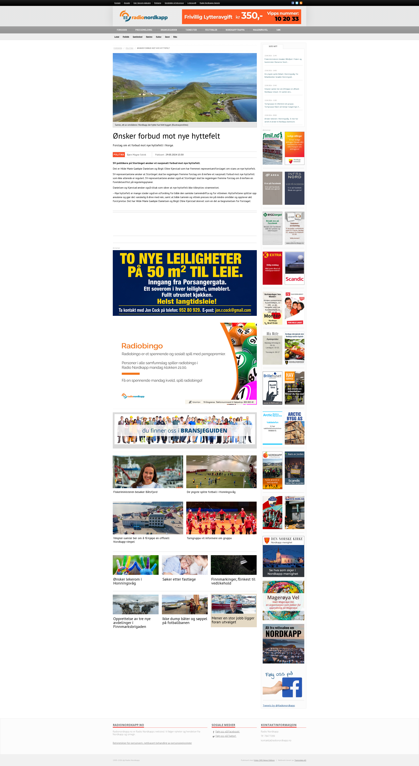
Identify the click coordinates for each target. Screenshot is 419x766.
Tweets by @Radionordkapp (279, 705)
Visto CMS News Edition (264, 760)
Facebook (292, 3)
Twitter (297, 3)
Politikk (129, 48)
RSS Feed (301, 3)
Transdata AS (300, 760)
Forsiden (118, 48)
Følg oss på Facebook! (228, 731)
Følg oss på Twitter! (226, 735)
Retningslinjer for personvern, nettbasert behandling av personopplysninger (152, 743)
